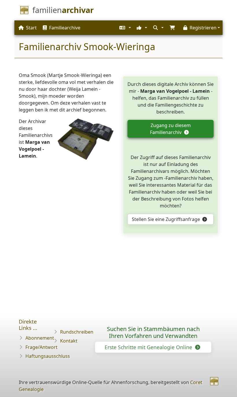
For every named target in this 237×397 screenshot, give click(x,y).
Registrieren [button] (203, 27)
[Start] (214, 381)
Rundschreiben (76, 332)
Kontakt (68, 341)
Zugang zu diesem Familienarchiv (170, 128)
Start (31, 27)
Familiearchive (64, 27)
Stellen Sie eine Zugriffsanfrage (166, 219)
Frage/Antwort (41, 347)
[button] (124, 28)
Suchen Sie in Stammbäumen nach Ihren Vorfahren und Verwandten (153, 332)
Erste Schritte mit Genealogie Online (149, 347)
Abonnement (39, 338)
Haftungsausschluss (47, 356)
